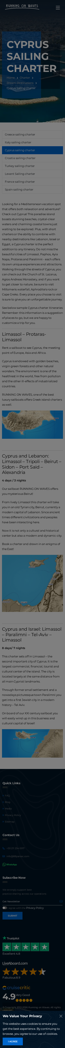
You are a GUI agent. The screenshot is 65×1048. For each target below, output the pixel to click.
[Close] (61, 1016)
